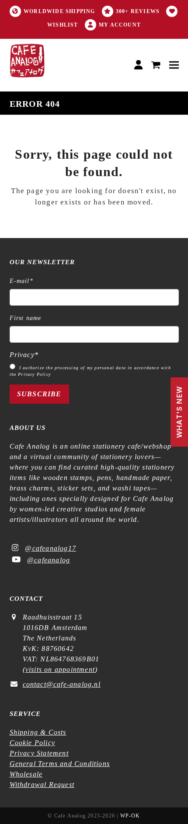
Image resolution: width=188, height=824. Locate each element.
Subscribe (39, 394)
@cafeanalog (48, 560)
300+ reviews (138, 11)
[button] (155, 65)
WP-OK (130, 816)
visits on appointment (60, 669)
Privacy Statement (39, 753)
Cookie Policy (33, 742)
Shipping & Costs (38, 732)
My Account (120, 25)
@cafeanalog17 (50, 548)
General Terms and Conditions (60, 763)
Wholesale (26, 774)
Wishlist (62, 25)
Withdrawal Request (42, 784)
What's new (179, 412)
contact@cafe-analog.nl (62, 684)
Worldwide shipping (59, 11)
